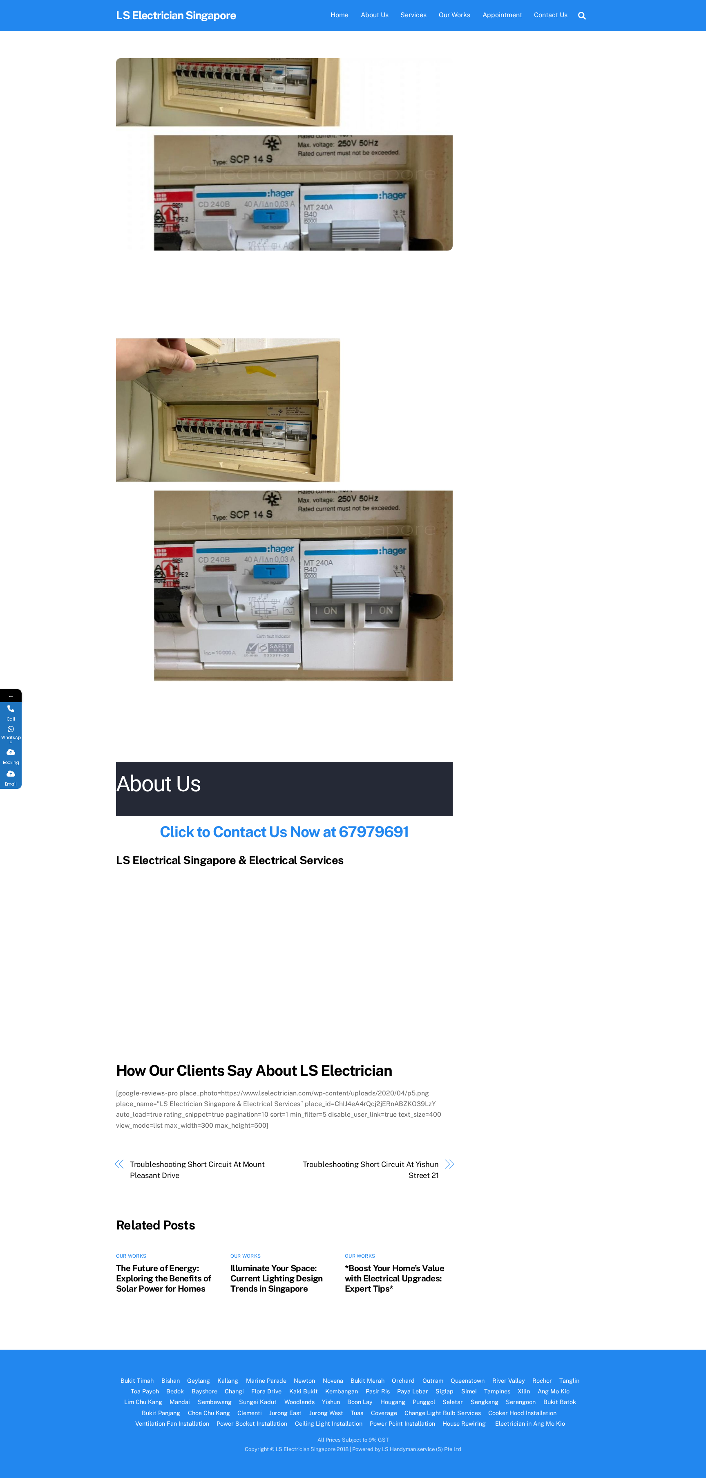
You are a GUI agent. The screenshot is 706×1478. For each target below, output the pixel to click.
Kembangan (341, 1391)
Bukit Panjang (161, 1412)
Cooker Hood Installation (523, 1412)
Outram (432, 1380)
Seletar (452, 1401)
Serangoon (521, 1401)
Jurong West (326, 1412)
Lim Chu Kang (143, 1401)
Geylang (198, 1380)
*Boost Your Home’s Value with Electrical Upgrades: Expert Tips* (394, 1278)
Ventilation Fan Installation (172, 1423)
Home (340, 15)
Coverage (384, 1412)
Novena (333, 1380)
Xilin (524, 1391)
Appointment (502, 15)
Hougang (392, 1401)
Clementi (249, 1412)
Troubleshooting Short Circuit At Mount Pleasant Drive (197, 1169)
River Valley (508, 1380)
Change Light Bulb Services (442, 1412)
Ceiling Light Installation (328, 1423)
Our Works (454, 15)
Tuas (357, 1412)
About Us (375, 15)
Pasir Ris (378, 1391)
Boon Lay (360, 1401)
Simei (469, 1391)
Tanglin (569, 1380)
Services (413, 15)
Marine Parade (266, 1380)
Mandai (180, 1401)
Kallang (227, 1380)
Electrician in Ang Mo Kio (530, 1423)
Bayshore (204, 1391)
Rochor (542, 1380)
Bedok (175, 1391)
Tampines (497, 1391)
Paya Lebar (412, 1391)
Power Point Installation (402, 1423)
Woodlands (299, 1401)
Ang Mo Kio (554, 1391)
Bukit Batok (559, 1401)
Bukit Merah (367, 1380)
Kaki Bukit (303, 1391)
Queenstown (468, 1380)
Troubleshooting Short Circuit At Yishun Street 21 (371, 1169)
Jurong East (285, 1412)
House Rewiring (464, 1423)
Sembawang (215, 1401)
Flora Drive (266, 1391)
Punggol (424, 1401)
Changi (234, 1391)
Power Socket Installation (252, 1423)
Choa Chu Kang (209, 1412)
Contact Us (550, 15)
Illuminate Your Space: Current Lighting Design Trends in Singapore (276, 1278)
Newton (304, 1380)
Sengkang (484, 1401)
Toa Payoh (145, 1391)
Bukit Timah (137, 1380)
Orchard (403, 1380)
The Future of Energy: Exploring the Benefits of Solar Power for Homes (163, 1278)
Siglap (445, 1391)
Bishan (170, 1380)
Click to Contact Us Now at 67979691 (284, 831)
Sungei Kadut (258, 1401)
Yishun (331, 1401)
